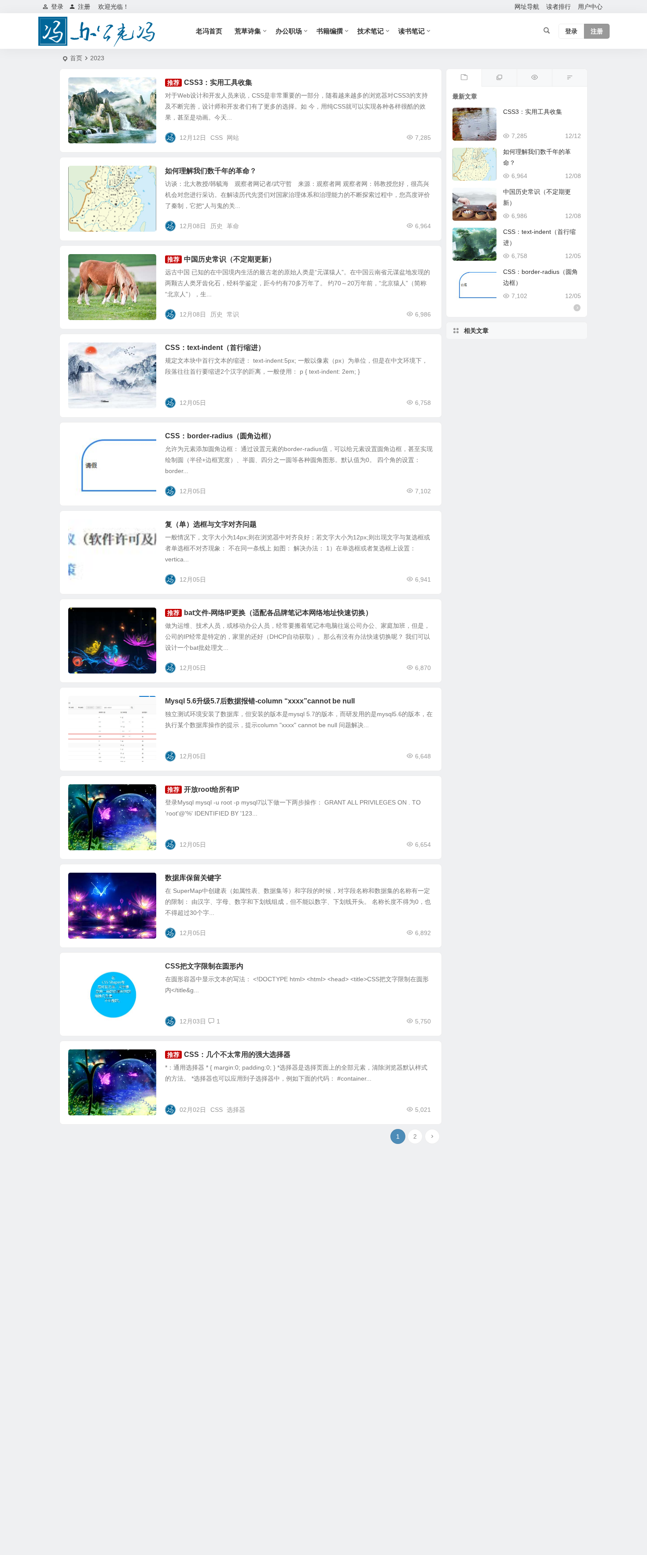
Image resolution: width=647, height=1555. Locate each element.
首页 (76, 58)
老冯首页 (209, 31)
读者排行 (558, 6)
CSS (216, 137)
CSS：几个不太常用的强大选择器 (237, 1054)
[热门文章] (534, 78)
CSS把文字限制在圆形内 (204, 966)
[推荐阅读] (499, 78)
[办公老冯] (99, 31)
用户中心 (590, 6)
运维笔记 (86, 618)
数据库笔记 (89, 706)
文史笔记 (86, 176)
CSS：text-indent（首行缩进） (215, 347)
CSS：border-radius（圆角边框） (220, 436)
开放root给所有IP (211, 789)
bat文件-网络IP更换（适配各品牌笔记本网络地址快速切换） (278, 612)
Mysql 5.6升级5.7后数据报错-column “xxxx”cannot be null (260, 701)
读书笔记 (411, 31)
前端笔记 (86, 87)
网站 (233, 137)
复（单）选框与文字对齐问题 (211, 524)
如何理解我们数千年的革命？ (211, 171)
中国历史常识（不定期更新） (230, 259)
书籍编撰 (329, 31)
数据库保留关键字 (193, 877)
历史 (216, 225)
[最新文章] (464, 78)
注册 (84, 6)
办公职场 (289, 31)
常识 (233, 314)
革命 (233, 225)
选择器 (236, 1109)
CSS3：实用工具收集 (218, 82)
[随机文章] (569, 78)
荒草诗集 (248, 31)
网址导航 (527, 6)
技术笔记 (370, 31)
